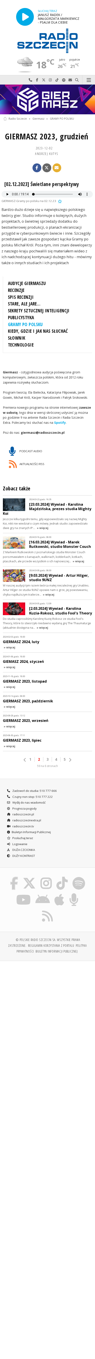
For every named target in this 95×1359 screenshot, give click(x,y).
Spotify (60, 422)
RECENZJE (16, 290)
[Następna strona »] (70, 760)
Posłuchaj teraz (22, 838)
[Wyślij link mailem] (57, 167)
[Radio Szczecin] (47, 41)
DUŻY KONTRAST (23, 856)
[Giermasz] (47, 99)
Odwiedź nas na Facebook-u (37, 80)
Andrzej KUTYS (46, 153)
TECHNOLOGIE (21, 345)
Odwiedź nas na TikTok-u (57, 80)
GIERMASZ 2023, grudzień (46, 136)
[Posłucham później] (59, 201)
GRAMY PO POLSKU (62, 119)
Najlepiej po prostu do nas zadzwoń (30, 80)
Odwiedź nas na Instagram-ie (50, 80)
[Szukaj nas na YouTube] (23, 894)
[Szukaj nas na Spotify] (78, 878)
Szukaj (77, 80)
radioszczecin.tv (23, 826)
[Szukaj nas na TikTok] (62, 878)
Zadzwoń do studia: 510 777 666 (34, 791)
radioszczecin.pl (23, 814)
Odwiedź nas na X (43, 80)
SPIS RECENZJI (21, 297)
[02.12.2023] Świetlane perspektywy (41, 184)
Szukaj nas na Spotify (63, 80)
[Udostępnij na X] (46, 167)
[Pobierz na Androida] (42, 894)
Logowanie (19, 844)
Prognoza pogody (24, 808)
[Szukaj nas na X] (29, 878)
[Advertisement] (47, 1014)
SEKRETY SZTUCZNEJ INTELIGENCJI (39, 310)
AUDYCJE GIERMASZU (27, 283)
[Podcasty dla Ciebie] (74, 894)
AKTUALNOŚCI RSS (31, 464)
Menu (88, 80)
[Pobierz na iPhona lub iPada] (59, 894)
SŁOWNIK (16, 338)
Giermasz (38, 119)
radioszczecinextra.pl (26, 820)
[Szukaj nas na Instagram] (46, 878)
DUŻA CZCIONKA (23, 850)
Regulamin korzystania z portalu (51, 945)
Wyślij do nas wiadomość (70, 80)
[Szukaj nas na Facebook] (14, 878)
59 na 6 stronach (47, 766)
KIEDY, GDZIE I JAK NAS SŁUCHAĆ (38, 331)
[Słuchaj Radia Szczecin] (25, 17)
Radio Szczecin (18, 119)
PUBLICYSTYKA (21, 317)
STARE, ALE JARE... (24, 304)
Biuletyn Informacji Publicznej (31, 832)
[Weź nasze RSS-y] (48, 910)
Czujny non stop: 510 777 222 (32, 797)
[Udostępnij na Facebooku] (36, 167)
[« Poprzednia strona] (25, 760)
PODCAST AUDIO (30, 451)
